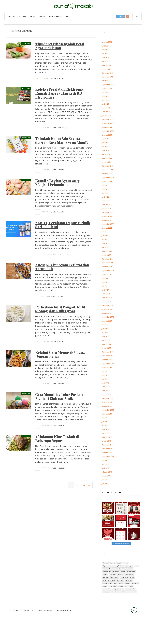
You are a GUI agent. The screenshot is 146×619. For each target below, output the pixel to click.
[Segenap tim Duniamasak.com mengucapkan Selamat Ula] (108, 534)
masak (104, 586)
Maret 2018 (106, 433)
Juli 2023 (105, 185)
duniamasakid (106, 572)
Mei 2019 (105, 379)
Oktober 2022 (107, 220)
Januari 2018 (106, 441)
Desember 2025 (107, 73)
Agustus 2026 (107, 42)
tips (103, 592)
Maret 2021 (106, 294)
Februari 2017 (107, 472)
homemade (124, 577)
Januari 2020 (106, 348)
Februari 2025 (107, 112)
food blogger (131, 572)
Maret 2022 (106, 247)
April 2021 (105, 290)
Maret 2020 (106, 340)
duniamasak (106, 569)
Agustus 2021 (107, 274)
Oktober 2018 (107, 406)
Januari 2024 (106, 162)
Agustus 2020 (107, 321)
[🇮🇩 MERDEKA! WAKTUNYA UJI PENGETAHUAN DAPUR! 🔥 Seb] (121, 508)
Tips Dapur (110, 592)
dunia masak (116, 569)
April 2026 (105, 57)
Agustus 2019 (107, 367)
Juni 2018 (105, 422)
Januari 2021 (106, 301)
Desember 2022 (107, 212)
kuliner (115, 583)
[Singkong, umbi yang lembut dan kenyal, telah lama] (108, 508)
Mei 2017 (105, 464)
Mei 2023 (105, 193)
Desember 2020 (107, 305)
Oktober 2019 (107, 360)
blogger (130, 566)
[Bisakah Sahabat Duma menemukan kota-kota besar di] (121, 534)
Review (42, 16)
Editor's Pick (64, 127)
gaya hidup (113, 574)
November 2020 (108, 309)
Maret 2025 (106, 108)
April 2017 (105, 468)
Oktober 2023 (107, 174)
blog (118, 563)
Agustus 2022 (107, 228)
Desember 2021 (107, 259)
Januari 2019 (106, 394)
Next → (86, 485)
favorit (123, 572)
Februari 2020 (107, 344)
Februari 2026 (107, 65)
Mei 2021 (105, 286)
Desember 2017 (107, 445)
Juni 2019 (105, 375)
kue (118, 580)
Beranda (11, 16)
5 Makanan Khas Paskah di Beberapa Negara (57, 438)
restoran (121, 589)
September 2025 (108, 85)
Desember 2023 (107, 166)
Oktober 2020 (107, 313)
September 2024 (108, 131)
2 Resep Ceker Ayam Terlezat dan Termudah (62, 266)
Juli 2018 (105, 418)
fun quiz (104, 574)
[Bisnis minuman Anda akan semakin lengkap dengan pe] (134, 534)
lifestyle (127, 583)
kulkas (121, 583)
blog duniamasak (107, 566)
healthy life (105, 577)
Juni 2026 (105, 50)
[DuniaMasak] (73, 6)
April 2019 (105, 383)
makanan (135, 583)
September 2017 (108, 456)
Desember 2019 (107, 352)
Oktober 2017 (107, 453)
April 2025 (105, 104)
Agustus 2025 (107, 88)
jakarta (132, 577)
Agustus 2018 (107, 414)
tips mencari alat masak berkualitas (125, 592)
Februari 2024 (107, 158)
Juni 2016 (105, 484)
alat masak (105, 563)
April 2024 (105, 150)
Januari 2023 (106, 208)
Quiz (67, 16)
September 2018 (108, 410)
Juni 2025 (105, 96)
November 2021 (108, 263)
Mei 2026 (105, 54)
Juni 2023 (105, 189)
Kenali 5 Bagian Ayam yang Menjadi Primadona (57, 182)
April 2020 (105, 336)
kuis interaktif (106, 583)
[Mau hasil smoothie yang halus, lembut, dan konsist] (134, 508)
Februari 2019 (107, 391)
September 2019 (108, 363)
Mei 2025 (105, 100)
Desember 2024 (107, 119)
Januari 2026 (106, 69)
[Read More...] (37, 78)
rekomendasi (106, 589)
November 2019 (108, 356)
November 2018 (108, 402)
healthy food (129, 574)
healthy (120, 574)
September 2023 (108, 178)
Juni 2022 (105, 236)
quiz (131, 586)
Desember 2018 (107, 398)
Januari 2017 (106, 476)
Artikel (22, 16)
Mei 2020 (105, 332)
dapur (136, 566)
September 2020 (108, 317)
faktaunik (116, 572)
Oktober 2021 (107, 267)
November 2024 (108, 123)
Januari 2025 (106, 116)
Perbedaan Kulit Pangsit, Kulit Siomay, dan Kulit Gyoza (60, 309)
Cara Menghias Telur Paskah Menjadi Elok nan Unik (59, 396)
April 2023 (105, 197)
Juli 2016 (105, 480)
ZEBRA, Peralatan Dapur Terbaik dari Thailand (62, 224)
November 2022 (108, 216)
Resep (32, 16)
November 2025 (108, 77)
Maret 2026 (106, 61)
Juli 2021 (105, 278)
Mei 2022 (105, 239)
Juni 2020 (105, 329)
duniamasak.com (127, 569)
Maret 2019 (106, 387)
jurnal (104, 580)
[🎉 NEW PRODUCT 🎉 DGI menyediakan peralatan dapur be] (134, 521)
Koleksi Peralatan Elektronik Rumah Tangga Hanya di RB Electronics (59, 93)
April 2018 (105, 429)
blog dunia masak (120, 566)
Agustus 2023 (107, 181)
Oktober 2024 (107, 127)
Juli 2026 (105, 46)
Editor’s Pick (55, 16)
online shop (112, 586)
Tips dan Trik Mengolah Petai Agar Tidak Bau (59, 45)
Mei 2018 (105, 425)
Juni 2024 (105, 143)
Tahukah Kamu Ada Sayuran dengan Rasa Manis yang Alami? (61, 140)
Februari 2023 (107, 205)
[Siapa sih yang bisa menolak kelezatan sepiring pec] (108, 521)
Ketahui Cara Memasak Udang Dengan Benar (60, 354)
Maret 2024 (106, 154)
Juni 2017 (105, 460)
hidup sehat (115, 577)
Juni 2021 (105, 282)
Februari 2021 (107, 298)
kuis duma (129, 580)
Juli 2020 (105, 325)
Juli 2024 (105, 139)
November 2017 (108, 449)
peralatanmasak (123, 586)
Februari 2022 (107, 251)
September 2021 (108, 270)
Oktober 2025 (107, 81)
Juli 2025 (105, 92)
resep (114, 589)
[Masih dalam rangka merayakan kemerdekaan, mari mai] (121, 521)
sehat (133, 589)
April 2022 (105, 243)
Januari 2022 (106, 255)
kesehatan (111, 580)
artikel (113, 563)
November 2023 (108, 170)
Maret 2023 (106, 201)
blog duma (125, 563)
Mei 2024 (105, 147)
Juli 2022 (105, 232)
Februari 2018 (107, 437)
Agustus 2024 (107, 135)
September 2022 (108, 224)
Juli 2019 (105, 371)
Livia (54, 78)
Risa (54, 212)
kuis (122, 580)
